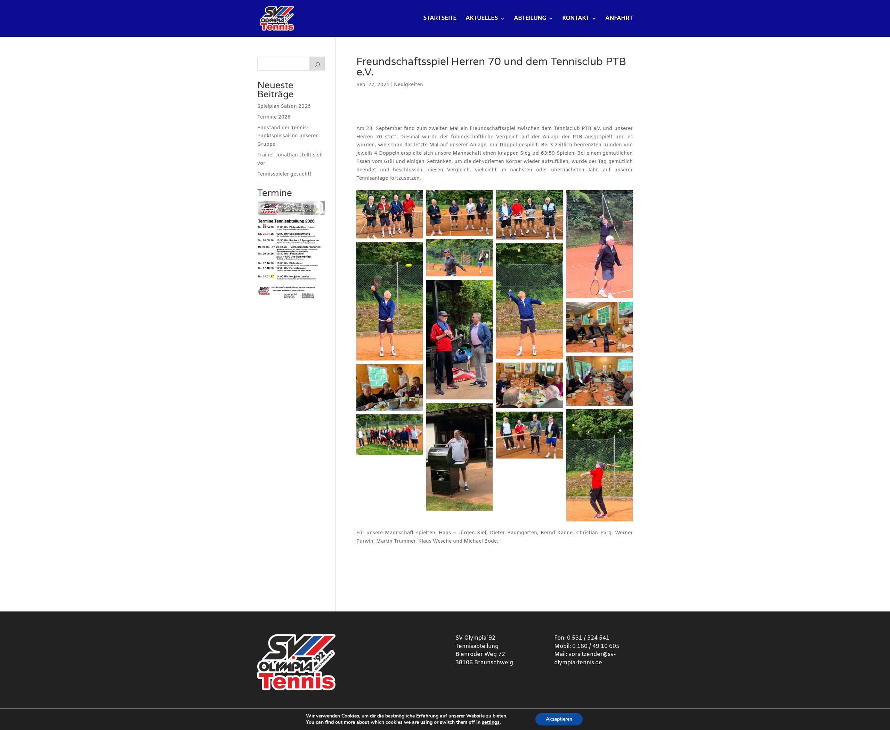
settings (491, 722)
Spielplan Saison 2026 (284, 106)
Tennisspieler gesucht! (284, 174)
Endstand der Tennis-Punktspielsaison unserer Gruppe (287, 136)
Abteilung (530, 19)
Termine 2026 (274, 117)
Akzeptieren (559, 719)
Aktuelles (482, 19)
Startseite (439, 19)
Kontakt (575, 19)
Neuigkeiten (408, 85)
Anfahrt (619, 19)
